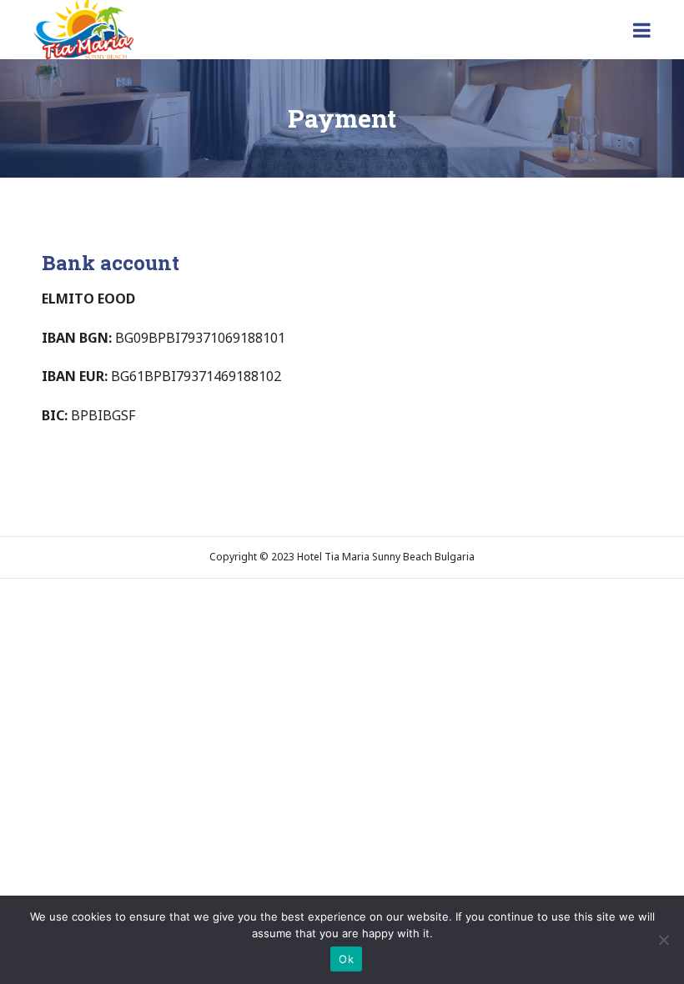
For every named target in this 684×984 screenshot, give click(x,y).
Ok (346, 959)
